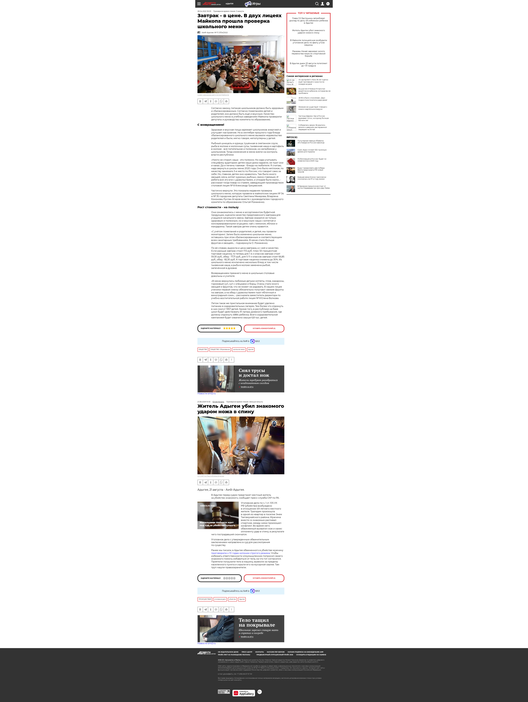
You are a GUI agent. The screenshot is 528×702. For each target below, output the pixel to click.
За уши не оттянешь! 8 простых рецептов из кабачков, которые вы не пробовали (314, 91)
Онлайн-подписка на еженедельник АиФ (305, 652)
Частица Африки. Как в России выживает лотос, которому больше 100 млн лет (313, 118)
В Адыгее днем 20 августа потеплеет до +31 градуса (308, 64)
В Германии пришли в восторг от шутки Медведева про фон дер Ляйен (314, 187)
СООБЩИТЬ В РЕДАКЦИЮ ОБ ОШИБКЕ (311, 655)
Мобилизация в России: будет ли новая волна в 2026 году (312, 160)
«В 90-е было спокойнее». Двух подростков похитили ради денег (312, 99)
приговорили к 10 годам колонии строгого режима (240, 553)
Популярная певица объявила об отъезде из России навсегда (311, 142)
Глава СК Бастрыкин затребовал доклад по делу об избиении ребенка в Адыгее (308, 20)
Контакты (259, 652)
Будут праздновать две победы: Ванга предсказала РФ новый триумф (311, 170)
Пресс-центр (247, 652)
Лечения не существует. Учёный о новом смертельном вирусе (312, 108)
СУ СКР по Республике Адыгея (210, 476)
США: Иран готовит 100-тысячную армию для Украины (312, 151)
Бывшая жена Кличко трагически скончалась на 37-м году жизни (312, 178)
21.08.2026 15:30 (203, 402)
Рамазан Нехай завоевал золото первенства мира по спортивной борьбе (308, 53)
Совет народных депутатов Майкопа (213, 95)
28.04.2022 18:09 (204, 11)
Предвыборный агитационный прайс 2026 (274, 655)
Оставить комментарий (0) (264, 328)
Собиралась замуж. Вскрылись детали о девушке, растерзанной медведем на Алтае (312, 127)
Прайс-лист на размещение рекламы (234, 655)
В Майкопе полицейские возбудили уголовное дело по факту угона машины (308, 42)
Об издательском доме (228, 652)
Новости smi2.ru (206, 393)
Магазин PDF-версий (275, 652)
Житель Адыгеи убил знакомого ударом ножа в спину (308, 31)
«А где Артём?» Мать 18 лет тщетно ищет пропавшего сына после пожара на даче (313, 82)
